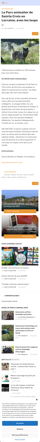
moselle (31, 174)
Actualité (7, 249)
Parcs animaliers (7, 8)
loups (25, 174)
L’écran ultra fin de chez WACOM (14, 276)
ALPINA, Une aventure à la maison (15, 268)
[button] (37, 400)
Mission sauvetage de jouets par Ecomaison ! (23, 377)
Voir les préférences (20, 435)
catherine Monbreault (26, 317)
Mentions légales (20, 439)
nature (4, 177)
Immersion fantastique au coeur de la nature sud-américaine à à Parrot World (26, 329)
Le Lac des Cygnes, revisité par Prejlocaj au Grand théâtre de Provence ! (22, 387)
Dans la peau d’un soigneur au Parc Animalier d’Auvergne (26, 349)
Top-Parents (9, 28)
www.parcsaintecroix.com (12, 162)
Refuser (20, 429)
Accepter (20, 423)
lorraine (20, 174)
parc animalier (12, 177)
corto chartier (10, 270)
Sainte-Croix (22, 177)
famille (14, 174)
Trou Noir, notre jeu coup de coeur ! (15, 284)
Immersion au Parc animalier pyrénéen (23, 313)
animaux (7, 174)
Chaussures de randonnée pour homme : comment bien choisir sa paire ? (23, 366)
